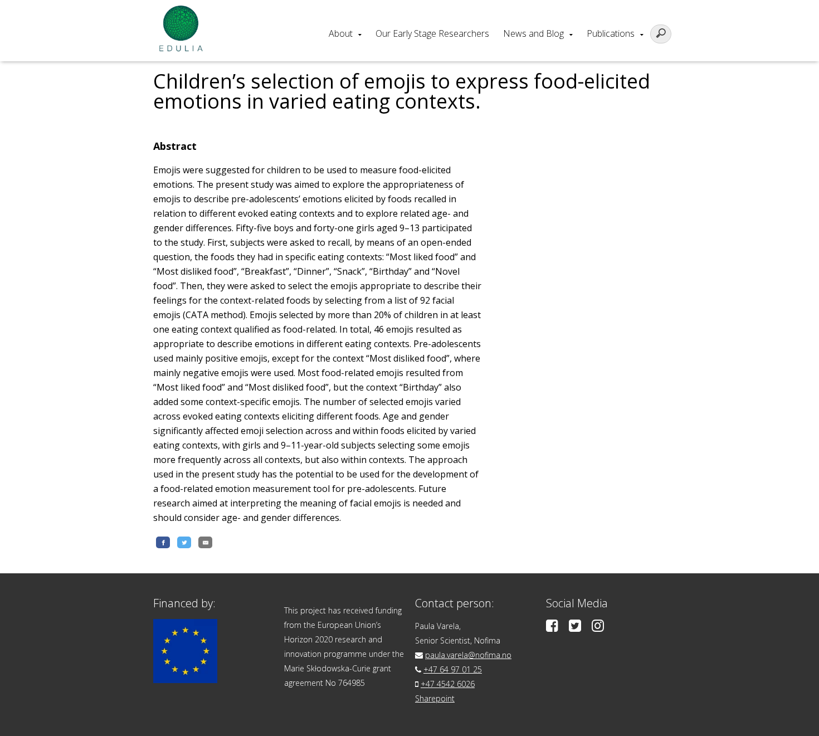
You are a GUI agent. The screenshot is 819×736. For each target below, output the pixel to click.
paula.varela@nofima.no (468, 655)
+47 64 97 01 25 (452, 669)
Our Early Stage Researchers (432, 33)
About (341, 33)
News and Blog (533, 33)
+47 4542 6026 (448, 684)
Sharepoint (435, 698)
